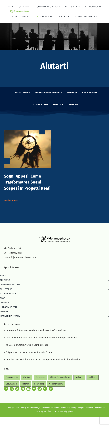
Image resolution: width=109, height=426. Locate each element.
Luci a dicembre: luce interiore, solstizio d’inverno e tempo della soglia (42, 337)
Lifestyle (26, 377)
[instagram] (12, 389)
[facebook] (6, 389)
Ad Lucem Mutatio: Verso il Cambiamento (27, 345)
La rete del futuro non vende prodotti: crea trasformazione (36, 330)
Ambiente (93, 377)
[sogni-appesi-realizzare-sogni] (27, 131)
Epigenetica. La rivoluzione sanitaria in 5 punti (29, 352)
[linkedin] (28, 389)
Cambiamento (11, 200)
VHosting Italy (41, 411)
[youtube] (39, 389)
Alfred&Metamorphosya (60, 377)
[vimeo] (34, 389)
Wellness (79, 377)
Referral (25, 384)
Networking (39, 384)
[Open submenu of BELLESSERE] (108, 289)
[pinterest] (45, 389)
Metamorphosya (56, 384)
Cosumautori (11, 384)
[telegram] (23, 389)
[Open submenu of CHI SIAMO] (108, 280)
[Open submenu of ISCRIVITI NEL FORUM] (108, 316)
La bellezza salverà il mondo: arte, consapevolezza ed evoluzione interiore (43, 359)
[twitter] (17, 389)
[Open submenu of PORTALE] (108, 312)
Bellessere (40, 377)
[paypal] (51, 389)
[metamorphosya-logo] (54, 236)
